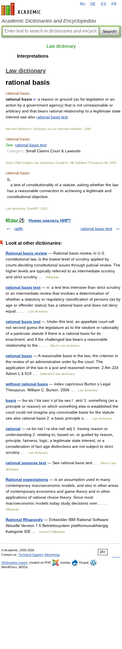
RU (82, 4)
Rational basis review (26, 253)
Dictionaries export (14, 562)
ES (103, 4)
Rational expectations (27, 479)
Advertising (52, 554)
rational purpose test (26, 463)
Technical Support (30, 554)
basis (11, 400)
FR (114, 4)
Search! (110, 31)
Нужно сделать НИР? (50, 220)
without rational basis (27, 384)
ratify (18, 228)
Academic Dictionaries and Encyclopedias (48, 21)
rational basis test (52, 117)
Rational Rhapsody (24, 519)
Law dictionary (61, 46)
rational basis (19, 355)
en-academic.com (21, 9)
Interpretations (33, 56)
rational (13, 428)
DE (93, 4)
